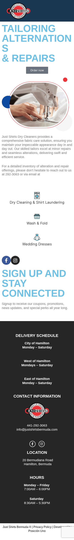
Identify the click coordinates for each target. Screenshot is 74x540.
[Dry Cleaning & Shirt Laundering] (37, 195)
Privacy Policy (42, 526)
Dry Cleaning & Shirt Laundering (37, 202)
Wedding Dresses (37, 244)
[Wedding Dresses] (37, 237)
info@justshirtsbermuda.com (22, 178)
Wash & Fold (37, 223)
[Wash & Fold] (37, 216)
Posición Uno (37, 530)
